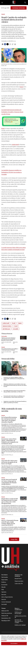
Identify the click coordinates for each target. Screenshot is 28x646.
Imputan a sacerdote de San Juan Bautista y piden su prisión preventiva (15, 402)
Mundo (3, 14)
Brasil (3, 128)
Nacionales (4, 336)
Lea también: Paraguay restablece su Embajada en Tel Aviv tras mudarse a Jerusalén (11, 172)
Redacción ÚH (15, 343)
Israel (15, 326)
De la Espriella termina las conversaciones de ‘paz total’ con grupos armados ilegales (9, 419)
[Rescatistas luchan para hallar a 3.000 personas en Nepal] (23, 348)
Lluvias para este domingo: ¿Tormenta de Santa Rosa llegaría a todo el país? (8, 339)
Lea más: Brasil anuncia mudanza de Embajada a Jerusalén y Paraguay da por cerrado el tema (12, 112)
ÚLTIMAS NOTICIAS (18, 8)
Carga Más (14, 539)
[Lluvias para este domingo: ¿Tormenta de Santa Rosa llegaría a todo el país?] (23, 337)
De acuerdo (14, 643)
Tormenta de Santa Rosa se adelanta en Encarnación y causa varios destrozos (14, 396)
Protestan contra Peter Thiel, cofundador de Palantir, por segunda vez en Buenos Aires (9, 441)
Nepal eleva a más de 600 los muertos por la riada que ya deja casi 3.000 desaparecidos (9, 501)
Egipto (21, 87)
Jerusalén (15, 329)
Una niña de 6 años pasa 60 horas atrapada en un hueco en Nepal (9, 462)
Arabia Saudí (15, 144)
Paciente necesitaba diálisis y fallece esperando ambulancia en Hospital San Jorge (14, 379)
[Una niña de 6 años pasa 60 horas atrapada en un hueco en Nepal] (23, 460)
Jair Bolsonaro (6, 329)
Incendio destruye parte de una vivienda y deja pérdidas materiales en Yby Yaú (14, 391)
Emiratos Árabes (7, 326)
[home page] (14, 2)
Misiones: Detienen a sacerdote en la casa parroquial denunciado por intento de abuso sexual (15, 385)
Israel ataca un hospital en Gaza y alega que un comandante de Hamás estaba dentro (9, 482)
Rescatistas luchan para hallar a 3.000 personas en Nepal (9, 349)
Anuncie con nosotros (18, 575)
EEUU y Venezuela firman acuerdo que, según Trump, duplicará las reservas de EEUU (9, 523)
